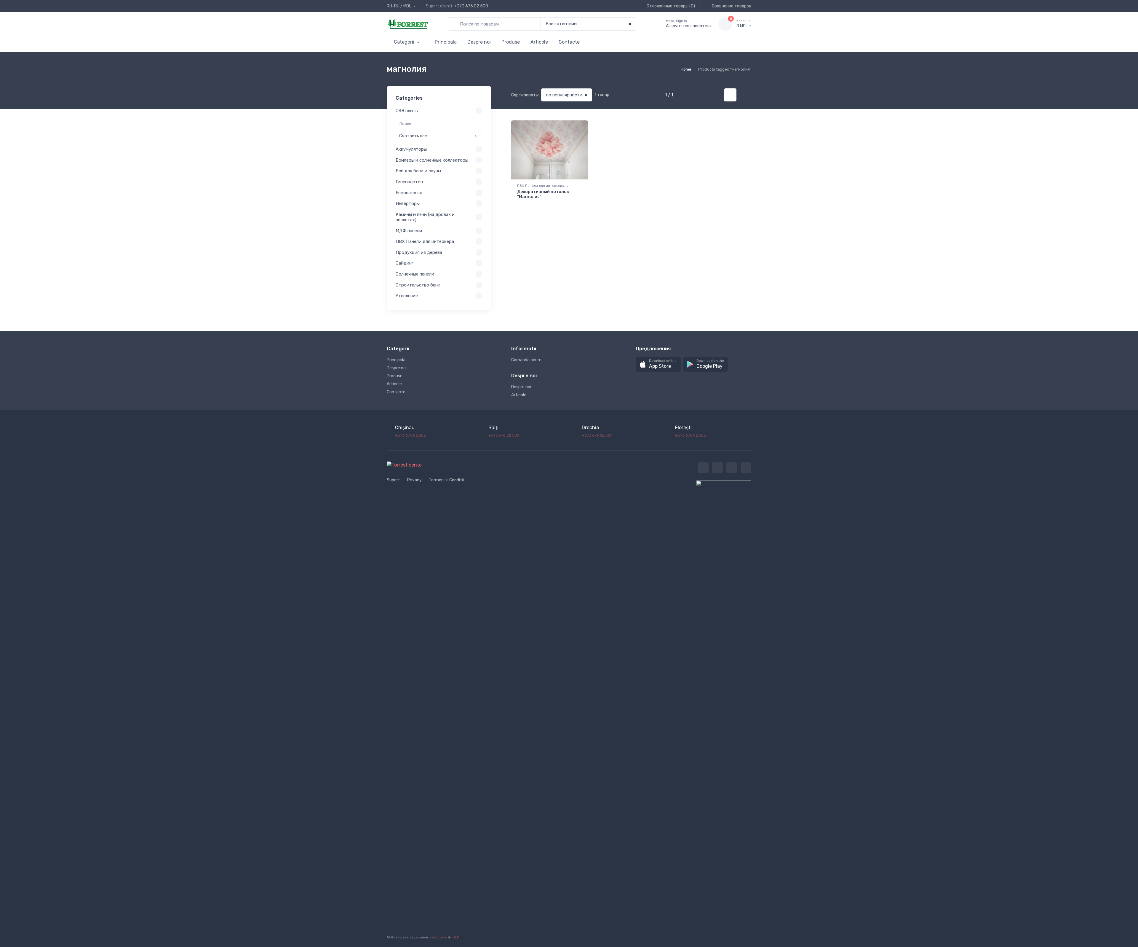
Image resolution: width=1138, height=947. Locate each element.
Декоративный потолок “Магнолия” (543, 194)
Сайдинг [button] (404, 263)
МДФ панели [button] (409, 230)
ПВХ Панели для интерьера (540, 186)
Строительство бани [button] (418, 285)
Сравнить (573, 127)
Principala (446, 42)
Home (686, 69)
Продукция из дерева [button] (419, 252)
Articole (539, 42)
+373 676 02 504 (597, 435)
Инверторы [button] (408, 203)
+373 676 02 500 (471, 6)
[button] (658, 364)
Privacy (414, 480)
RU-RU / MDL (399, 6)
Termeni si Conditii (446, 480)
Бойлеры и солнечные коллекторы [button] (432, 160)
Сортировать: (525, 95)
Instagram (731, 467)
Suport (393, 480)
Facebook (717, 467)
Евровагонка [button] (409, 192)
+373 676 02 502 (410, 435)
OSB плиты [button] (407, 110)
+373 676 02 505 (690, 435)
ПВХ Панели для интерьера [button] (425, 241)
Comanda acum (526, 359)
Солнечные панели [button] (415, 274)
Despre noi (479, 42)
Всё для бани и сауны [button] (418, 171)
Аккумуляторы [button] (411, 149)
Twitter (703, 467)
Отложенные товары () (670, 6)
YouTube (746, 467)
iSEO (455, 937)
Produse (510, 42)
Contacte (569, 42)
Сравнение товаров (731, 6)
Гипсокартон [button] (409, 181)
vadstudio (438, 937)
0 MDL (743, 24)
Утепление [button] (407, 295)
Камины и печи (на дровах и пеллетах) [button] (425, 217)
